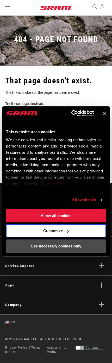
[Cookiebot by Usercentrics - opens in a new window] (71, 113)
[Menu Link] (7, 7)
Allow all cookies (56, 215)
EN (12, 322)
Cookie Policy (54, 183)
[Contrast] (80, 347)
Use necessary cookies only (56, 246)
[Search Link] (94, 8)
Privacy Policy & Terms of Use (23, 350)
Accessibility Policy (56, 350)
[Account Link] (102, 8)
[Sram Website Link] (56, 8)
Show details (84, 200)
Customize (53, 230)
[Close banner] (104, 113)
